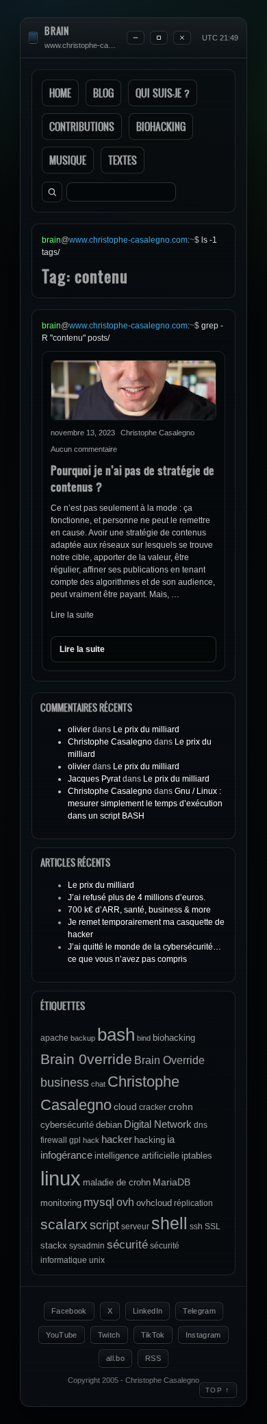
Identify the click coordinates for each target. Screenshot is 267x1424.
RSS (153, 1358)
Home (60, 93)
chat (98, 1084)
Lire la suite (72, 615)
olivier (79, 729)
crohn (180, 1106)
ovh (125, 1202)
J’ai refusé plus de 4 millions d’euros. (136, 897)
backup (83, 1038)
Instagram (203, 1335)
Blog (103, 93)
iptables (196, 1155)
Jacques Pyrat (94, 779)
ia (171, 1139)
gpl (75, 1140)
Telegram (199, 1311)
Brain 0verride (86, 1059)
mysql (99, 1202)
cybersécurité (67, 1125)
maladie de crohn (117, 1182)
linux (60, 1178)
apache (54, 1038)
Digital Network (158, 1124)
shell (169, 1223)
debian (109, 1125)
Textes (122, 160)
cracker (152, 1107)
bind (144, 1038)
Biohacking (161, 126)
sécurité (127, 1244)
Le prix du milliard (146, 729)
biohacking (174, 1038)
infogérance (66, 1155)
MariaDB (171, 1181)
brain (56, 31)
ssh (196, 1226)
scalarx (64, 1224)
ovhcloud (154, 1203)
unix (97, 1260)
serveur (135, 1226)
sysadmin (87, 1246)
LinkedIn (148, 1311)
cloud (125, 1106)
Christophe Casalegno (110, 742)
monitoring (60, 1203)
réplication (193, 1203)
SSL (212, 1226)
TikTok (153, 1335)
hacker (116, 1139)
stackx (53, 1245)
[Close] (182, 38)
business (64, 1082)
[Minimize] (135, 38)
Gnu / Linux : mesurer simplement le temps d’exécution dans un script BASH (145, 803)
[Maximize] (159, 38)
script (104, 1225)
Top (218, 1390)
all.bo (115, 1358)
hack (91, 1140)
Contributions (81, 126)
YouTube (61, 1335)
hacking (149, 1140)
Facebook (69, 1311)
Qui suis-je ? (163, 93)
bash (116, 1034)
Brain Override (169, 1060)
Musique (67, 160)
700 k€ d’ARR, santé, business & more (139, 910)
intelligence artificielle (136, 1155)
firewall (53, 1140)
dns (200, 1125)
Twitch (109, 1335)
